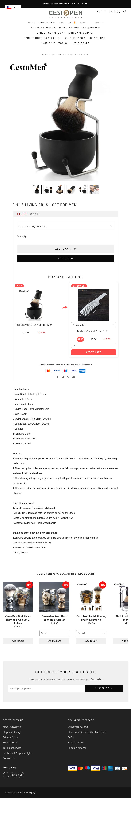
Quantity (21, 236)
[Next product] (127, 612)
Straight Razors (43, 28)
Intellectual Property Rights (17, 753)
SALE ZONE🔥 (67, 22)
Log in (101, 11)
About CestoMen (12, 726)
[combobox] (93, 324)
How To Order (76, 742)
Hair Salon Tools (54, 43)
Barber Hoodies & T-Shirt (42, 38)
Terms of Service (12, 747)
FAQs (71, 737)
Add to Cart (18, 641)
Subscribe (102, 688)
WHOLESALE (81, 43)
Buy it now (65, 258)
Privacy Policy (10, 737)
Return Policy (10, 742)
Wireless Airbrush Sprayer (79, 28)
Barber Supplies (49, 33)
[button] (37, 189)
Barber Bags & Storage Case (85, 38)
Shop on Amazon (77, 747)
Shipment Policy (12, 732)
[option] (65, 120)
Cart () (114, 11)
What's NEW (47, 22)
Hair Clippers (90, 22)
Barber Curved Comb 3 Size (93, 331)
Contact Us (9, 758)
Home (32, 22)
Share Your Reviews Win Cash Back (87, 732)
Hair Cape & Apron (81, 33)
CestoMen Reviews (78, 726)
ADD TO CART (93, 352)
